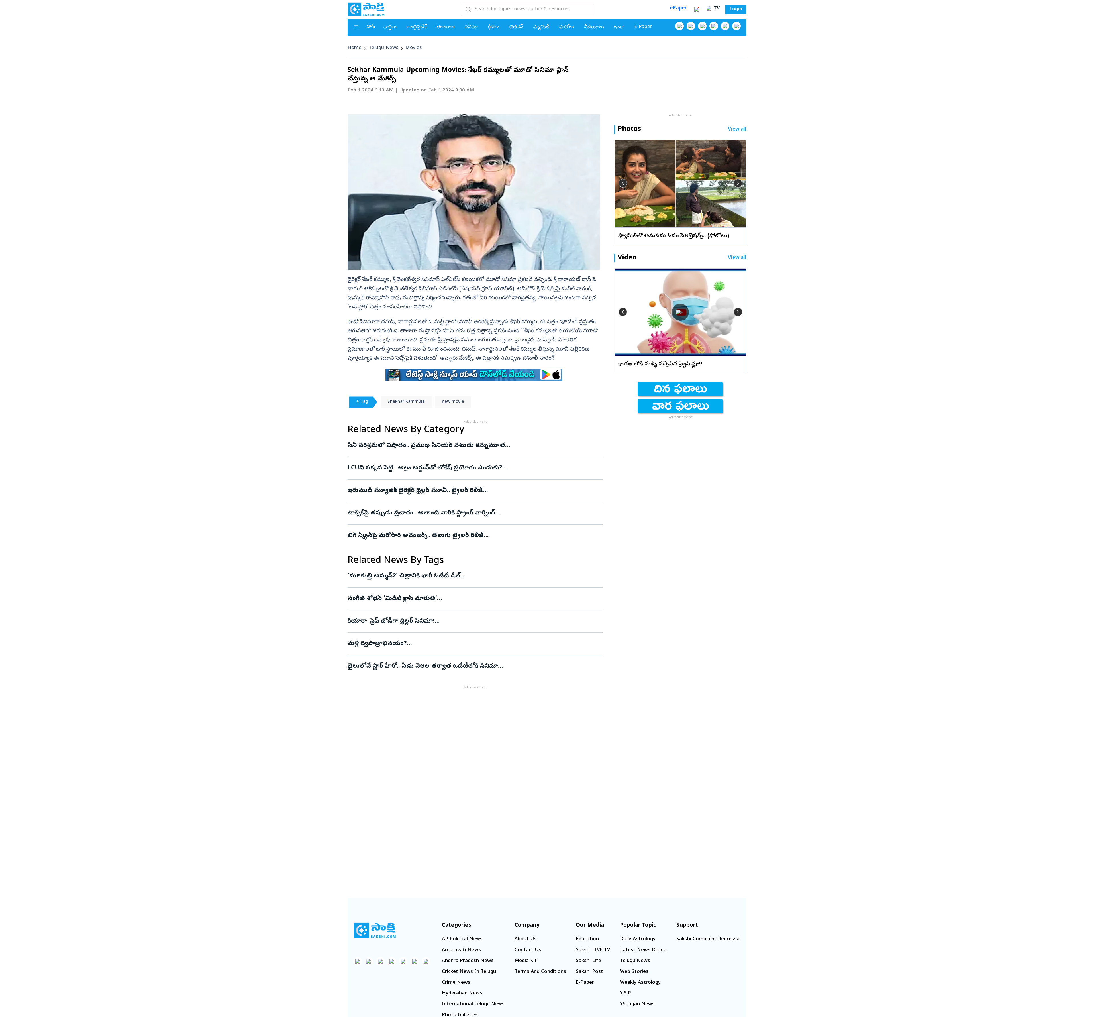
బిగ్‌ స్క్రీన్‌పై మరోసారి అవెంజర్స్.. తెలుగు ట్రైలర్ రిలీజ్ (475, 536)
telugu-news (383, 48)
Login (736, 9)
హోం (371, 27)
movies (413, 48)
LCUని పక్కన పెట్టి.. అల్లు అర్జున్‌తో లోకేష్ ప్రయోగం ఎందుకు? (469, 468)
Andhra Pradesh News (468, 961)
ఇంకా (619, 27)
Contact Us (528, 950)
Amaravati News (461, 950)
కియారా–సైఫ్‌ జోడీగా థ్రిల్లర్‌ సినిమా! (475, 621)
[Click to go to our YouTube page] (725, 26)
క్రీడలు (493, 27)
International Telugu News (473, 1004)
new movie (453, 402)
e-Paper (643, 27)
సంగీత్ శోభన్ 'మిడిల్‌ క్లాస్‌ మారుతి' (468, 599)
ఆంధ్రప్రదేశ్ (416, 27)
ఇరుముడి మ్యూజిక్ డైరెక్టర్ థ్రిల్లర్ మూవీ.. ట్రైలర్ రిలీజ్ (468, 491)
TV (716, 8)
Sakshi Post (589, 972)
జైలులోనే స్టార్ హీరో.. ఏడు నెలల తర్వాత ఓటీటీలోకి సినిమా (472, 666)
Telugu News (635, 961)
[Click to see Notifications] (696, 9)
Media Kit (526, 961)
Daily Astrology (638, 939)
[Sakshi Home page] (366, 9)
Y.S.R (625, 993)
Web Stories (634, 972)
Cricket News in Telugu (469, 972)
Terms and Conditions (540, 972)
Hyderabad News (462, 993)
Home (355, 48)
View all (737, 129)
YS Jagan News (637, 1004)
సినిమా (471, 27)
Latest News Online (643, 950)
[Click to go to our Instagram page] (713, 26)
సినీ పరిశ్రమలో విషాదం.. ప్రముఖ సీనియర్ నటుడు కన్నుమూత (472, 446)
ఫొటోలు (566, 27)
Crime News (456, 982)
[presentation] (623, 183)
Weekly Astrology (640, 982)
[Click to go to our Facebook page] (679, 26)
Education (587, 939)
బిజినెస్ (516, 27)
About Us (525, 939)
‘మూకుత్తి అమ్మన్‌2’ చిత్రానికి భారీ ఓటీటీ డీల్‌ (469, 576)
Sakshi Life (588, 961)
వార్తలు (390, 27)
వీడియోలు (594, 27)
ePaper (678, 8)
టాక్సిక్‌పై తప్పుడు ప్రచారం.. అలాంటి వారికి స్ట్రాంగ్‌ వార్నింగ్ (474, 513)
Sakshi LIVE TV (593, 950)
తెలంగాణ (445, 27)
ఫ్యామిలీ (541, 27)
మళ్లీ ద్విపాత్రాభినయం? (469, 644)
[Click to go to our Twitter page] (702, 26)
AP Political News (462, 939)
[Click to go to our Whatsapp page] (691, 26)
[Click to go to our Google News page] (736, 26)
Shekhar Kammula (406, 402)
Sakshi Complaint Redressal (708, 939)
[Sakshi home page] (374, 930)
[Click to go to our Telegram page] (414, 961)
